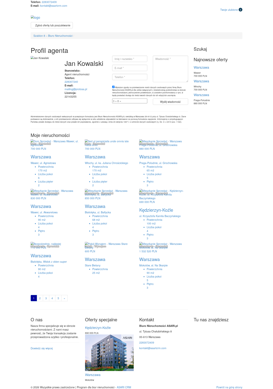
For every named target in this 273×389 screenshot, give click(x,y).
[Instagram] (213, 328)
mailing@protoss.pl (76, 89)
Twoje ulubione (230, 10)
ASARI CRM (124, 387)
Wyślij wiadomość (170, 102)
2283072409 (49, 2)
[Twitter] (197, 328)
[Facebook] (205, 328)
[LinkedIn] (222, 328)
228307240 (71, 81)
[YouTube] (230, 328)
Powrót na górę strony (229, 387)
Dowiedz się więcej (42, 348)
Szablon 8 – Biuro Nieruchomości (52, 35)
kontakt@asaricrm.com (53, 5)
